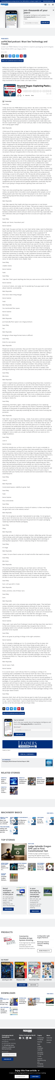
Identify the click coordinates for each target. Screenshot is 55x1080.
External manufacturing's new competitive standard (39, 1002)
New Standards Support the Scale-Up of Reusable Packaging (20, 866)
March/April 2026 (34, 980)
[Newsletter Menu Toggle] (45, 4)
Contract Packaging (37, 998)
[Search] (49, 4)
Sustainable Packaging (41, 864)
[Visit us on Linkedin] (27, 1038)
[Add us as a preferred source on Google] (24, 56)
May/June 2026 (20, 980)
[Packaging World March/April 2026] (34, 970)
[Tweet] (17, 56)
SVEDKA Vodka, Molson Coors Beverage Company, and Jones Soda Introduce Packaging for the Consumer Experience (4, 878)
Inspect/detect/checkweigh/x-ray (19, 818)
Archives (33, 985)
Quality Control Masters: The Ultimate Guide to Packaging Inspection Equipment (18, 822)
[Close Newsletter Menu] (53, 10)
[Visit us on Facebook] (20, 1038)
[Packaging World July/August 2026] (7, 970)
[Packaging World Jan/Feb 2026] (48, 970)
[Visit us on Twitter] (23, 1038)
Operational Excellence (5, 864)
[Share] (10, 56)
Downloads (22, 998)
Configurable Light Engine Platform (43, 937)
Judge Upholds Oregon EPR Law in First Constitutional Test (39, 848)
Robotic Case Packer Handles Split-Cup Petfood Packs (4, 790)
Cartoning (40, 817)
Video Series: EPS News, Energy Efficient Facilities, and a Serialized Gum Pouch (41, 867)
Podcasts (4, 38)
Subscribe (22, 985)
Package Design (3, 874)
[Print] (2, 56)
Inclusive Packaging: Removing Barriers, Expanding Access (22, 1001)
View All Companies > (27, 754)
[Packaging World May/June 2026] (21, 970)
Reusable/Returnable (20, 863)
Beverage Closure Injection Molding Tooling (43, 943)
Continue (35, 1076)
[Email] (6, 56)
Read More (8, 909)
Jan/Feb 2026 (48, 980)
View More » (50, 813)
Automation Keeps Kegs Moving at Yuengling (41, 781)
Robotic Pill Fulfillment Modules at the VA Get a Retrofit (23, 781)
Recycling (31, 843)
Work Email (17, 727)
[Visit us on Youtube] (30, 1038)
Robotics (4, 777)
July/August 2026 (7, 980)
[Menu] (52, 4)
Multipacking (5, 1007)
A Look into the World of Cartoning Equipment (40, 821)
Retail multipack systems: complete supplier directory (4, 1011)
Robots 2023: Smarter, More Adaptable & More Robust (4, 781)
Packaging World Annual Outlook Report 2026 (15, 761)
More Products (44, 951)
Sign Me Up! (45, 22)
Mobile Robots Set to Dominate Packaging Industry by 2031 (5, 867)
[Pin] (21, 56)
